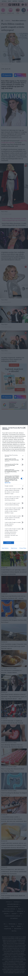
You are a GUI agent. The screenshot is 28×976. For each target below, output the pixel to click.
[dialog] (14, 488)
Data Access (14, 548)
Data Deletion (5, 548)
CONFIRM (8, 542)
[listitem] (14, 456)
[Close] (24, 428)
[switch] (22, 459)
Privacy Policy (22, 548)
